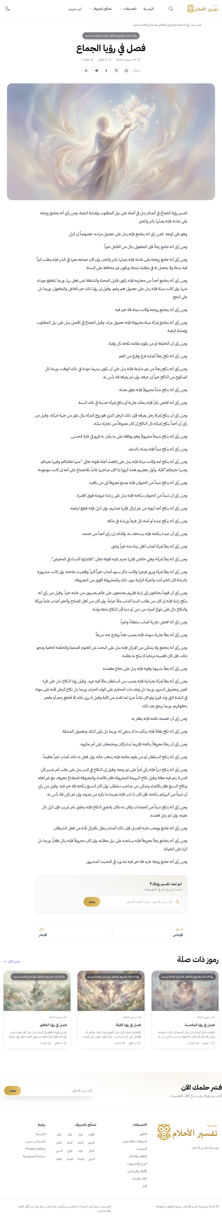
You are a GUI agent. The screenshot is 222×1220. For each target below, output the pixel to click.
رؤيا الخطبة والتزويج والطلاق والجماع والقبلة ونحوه (161, 25)
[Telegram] (96, 70)
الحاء (80, 1142)
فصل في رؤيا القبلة (128, 1025)
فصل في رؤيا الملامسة (200, 1025)
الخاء (69, 1142)
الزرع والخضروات (137, 1163)
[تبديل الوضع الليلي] (7, 8)
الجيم (91, 1142)
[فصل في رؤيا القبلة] (110, 991)
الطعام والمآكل (138, 1156)
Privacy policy (35, 1148)
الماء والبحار (139, 1178)
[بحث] (170, 8)
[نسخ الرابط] (86, 70)
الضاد (70, 1159)
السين (59, 1150)
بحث (92, 901)
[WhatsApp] (126, 70)
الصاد (80, 1159)
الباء (80, 1134)
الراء (80, 1150)
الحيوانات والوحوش (134, 1141)
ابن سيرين (75, 8)
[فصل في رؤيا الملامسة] (185, 991)
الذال (91, 1150)
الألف (91, 1134)
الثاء (59, 1134)
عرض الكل (14, 961)
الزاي (69, 1150)
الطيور (143, 1133)
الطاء (59, 1159)
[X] (116, 70)
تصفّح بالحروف (102, 8)
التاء (70, 1134)
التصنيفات (130, 8)
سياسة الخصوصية (34, 1156)
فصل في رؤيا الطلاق (53, 1025)
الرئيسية (148, 8)
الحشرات (141, 1148)
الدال (59, 1142)
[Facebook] (106, 70)
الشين (91, 1159)
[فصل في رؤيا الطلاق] (36, 991)
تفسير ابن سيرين (35, 1141)
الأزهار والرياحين (137, 1171)
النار (144, 1186)
